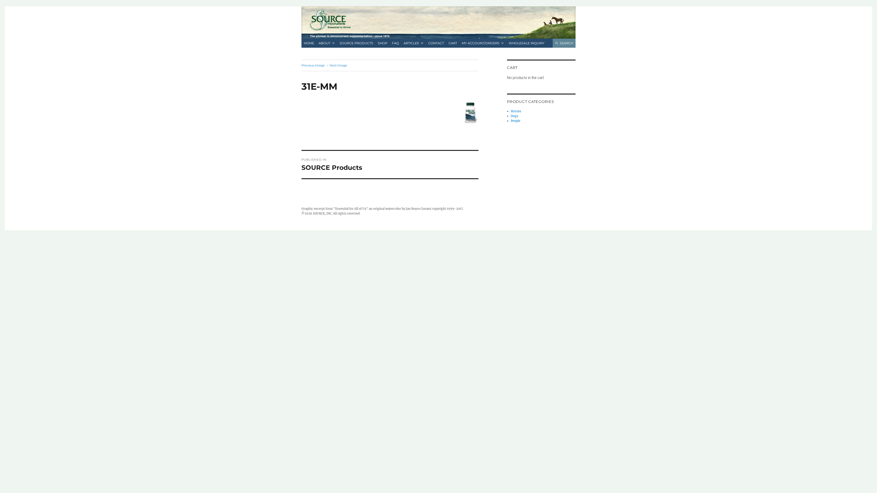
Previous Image (313, 65)
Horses (516, 111)
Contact (436, 43)
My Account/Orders (480, 43)
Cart (453, 43)
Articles (411, 43)
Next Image (338, 65)
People (515, 121)
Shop (382, 43)
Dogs (514, 116)
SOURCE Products (356, 43)
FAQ (395, 43)
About (324, 43)
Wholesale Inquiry (526, 43)
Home (309, 43)
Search (566, 43)
